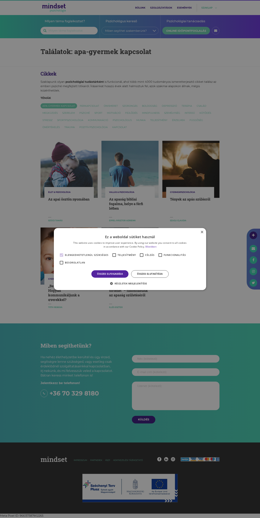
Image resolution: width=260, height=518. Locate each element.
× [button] (201, 232)
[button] (130, 283)
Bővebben (150, 246)
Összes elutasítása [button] (150, 273)
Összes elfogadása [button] (110, 273)
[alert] (130, 259)
